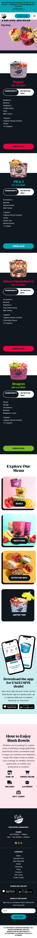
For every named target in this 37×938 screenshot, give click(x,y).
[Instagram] (19, 843)
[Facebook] (16, 843)
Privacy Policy (24, 933)
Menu (18, 856)
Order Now (22, 16)
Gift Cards (18, 875)
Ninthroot (24, 931)
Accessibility (11, 933)
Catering (18, 867)
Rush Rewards (18, 861)
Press (18, 869)
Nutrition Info (18, 858)
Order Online (18, 877)
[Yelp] (21, 843)
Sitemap (18, 935)
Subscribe (18, 917)
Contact (18, 872)
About (18, 864)
